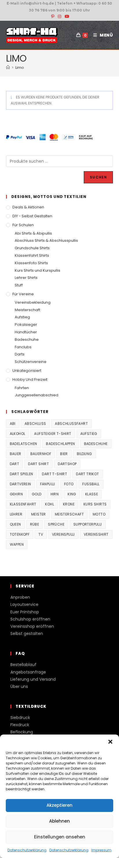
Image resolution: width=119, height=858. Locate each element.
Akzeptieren (59, 805)
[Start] (8, 67)
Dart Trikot (87, 473)
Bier (64, 453)
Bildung (84, 453)
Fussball (90, 484)
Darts (20, 354)
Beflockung (21, 732)
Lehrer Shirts (26, 277)
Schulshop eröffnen (30, 619)
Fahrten (22, 388)
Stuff (19, 285)
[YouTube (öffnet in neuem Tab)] (66, 16)
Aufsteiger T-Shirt (52, 433)
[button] (110, 742)
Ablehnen (59, 821)
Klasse (91, 494)
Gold (37, 494)
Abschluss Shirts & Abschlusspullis (46, 240)
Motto (99, 514)
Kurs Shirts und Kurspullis (37, 270)
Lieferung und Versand (33, 679)
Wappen (17, 544)
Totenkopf (20, 534)
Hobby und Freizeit (29, 379)
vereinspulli (63, 534)
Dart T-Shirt (54, 473)
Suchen (98, 177)
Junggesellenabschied (36, 395)
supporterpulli (87, 524)
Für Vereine (23, 294)
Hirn (55, 494)
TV (40, 534)
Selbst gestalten (26, 633)
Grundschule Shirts (32, 248)
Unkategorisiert (26, 370)
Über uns (19, 686)
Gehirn (16, 494)
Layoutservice (24, 604)
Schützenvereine (31, 361)
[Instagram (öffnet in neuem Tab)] (59, 16)
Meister (38, 514)
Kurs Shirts (95, 504)
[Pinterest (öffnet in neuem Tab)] (52, 16)
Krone (69, 504)
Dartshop (67, 463)
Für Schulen (23, 225)
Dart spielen (21, 473)
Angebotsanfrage (28, 672)
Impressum (101, 850)
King (72, 494)
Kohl (49, 504)
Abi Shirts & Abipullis (33, 233)
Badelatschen (23, 443)
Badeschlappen (60, 443)
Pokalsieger (26, 324)
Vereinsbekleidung (33, 302)
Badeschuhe (27, 339)
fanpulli (47, 484)
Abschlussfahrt (71, 423)
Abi (13, 423)
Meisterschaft (27, 310)
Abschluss (35, 423)
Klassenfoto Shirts (31, 263)
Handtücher (26, 332)
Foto (69, 484)
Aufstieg (22, 317)
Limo (19, 67)
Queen (15, 524)
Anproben (20, 597)
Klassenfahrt (23, 504)
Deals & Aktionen (28, 207)
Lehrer (16, 514)
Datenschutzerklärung (27, 850)
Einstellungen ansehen (59, 837)
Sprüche (56, 524)
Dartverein (20, 484)
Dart (14, 463)
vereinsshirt (96, 534)
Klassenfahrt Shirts (32, 255)
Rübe (34, 524)
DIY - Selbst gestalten (32, 216)
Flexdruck (19, 725)
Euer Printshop (24, 612)
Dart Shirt (38, 463)
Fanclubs (23, 347)
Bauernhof (40, 453)
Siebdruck (20, 717)
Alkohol (17, 433)
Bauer (15, 453)
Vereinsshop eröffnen (32, 626)
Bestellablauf (23, 664)
